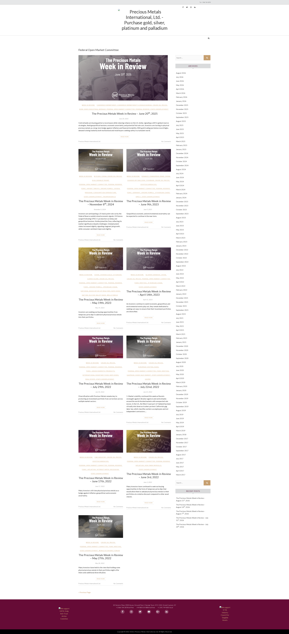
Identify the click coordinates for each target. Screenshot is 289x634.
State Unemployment (159, 109)
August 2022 (181, 266)
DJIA (94, 180)
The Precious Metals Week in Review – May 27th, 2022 (101, 556)
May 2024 (180, 181)
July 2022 (179, 270)
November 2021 (182, 302)
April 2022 (180, 282)
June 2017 (180, 463)
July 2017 (179, 459)
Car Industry (100, 457)
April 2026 (180, 89)
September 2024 (182, 165)
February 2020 (181, 386)
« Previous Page (84, 592)
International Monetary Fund (96, 375)
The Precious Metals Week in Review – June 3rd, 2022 (148, 475)
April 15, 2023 (148, 300)
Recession (114, 469)
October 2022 (181, 258)
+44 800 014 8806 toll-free (145, 607)
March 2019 (180, 431)
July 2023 (179, 222)
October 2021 (181, 306)
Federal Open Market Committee (121, 109)
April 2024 (180, 185)
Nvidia (117, 188)
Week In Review (88, 105)
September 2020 (182, 358)
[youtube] (149, 612)
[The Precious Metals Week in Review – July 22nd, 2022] (148, 347)
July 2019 (179, 414)
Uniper (148, 379)
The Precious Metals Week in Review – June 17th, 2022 (101, 479)
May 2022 (180, 278)
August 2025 (181, 121)
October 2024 (181, 161)
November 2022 (182, 254)
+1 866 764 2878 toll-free (125, 607)
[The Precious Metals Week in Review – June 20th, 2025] (124, 77)
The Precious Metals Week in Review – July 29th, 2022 (101, 385)
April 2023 (180, 234)
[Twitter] (140, 612)
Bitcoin (97, 176)
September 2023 (182, 214)
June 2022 (180, 274)
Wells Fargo (112, 295)
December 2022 (182, 250)
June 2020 (180, 370)
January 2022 (181, 294)
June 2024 (180, 177)
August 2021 (181, 314)
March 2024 (180, 190)
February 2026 (181, 97)
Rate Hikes (115, 291)
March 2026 (180, 93)
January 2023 (181, 246)
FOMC (83, 188)
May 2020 (180, 374)
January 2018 (181, 434)
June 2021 (180, 322)
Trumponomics (109, 196)
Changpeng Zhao (157, 176)
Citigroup (117, 274)
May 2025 (180, 133)
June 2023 (180, 226)
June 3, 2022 (148, 482)
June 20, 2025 (123, 119)
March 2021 (180, 334)
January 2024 (181, 198)
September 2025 (182, 117)
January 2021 (181, 342)
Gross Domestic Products (103, 371)
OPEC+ (138, 196)
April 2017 (180, 471)
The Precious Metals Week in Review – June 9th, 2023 (148, 202)
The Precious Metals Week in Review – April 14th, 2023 (148, 293)
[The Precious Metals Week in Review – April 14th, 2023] (148, 258)
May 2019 (180, 422)
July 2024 (179, 173)
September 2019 (182, 406)
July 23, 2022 (147, 392)
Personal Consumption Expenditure (100, 192)
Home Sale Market (143, 375)
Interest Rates (103, 469)
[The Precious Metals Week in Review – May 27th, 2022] (100, 526)
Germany (136, 192)
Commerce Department (107, 105)
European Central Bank (148, 367)
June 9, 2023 (148, 209)
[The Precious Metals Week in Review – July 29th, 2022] (100, 347)
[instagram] (131, 612)
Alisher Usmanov (153, 274)
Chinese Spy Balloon (136, 180)
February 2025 (181, 145)
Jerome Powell (106, 188)
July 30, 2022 (100, 392)
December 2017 (182, 439)
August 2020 (181, 362)
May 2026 (180, 85)
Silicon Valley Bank (97, 295)
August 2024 (181, 169)
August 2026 (181, 73)
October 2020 (181, 354)
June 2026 (180, 81)
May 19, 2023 (99, 308)
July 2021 (179, 318)
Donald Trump (103, 180)
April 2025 (180, 137)
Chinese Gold (106, 274)
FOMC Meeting (141, 283)
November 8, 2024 (100, 209)
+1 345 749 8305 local (165, 607)
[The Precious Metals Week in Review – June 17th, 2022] (100, 441)
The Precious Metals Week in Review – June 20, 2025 (125, 113)
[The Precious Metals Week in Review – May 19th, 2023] (100, 258)
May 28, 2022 (99, 563)
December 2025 (182, 105)
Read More (125, 136)
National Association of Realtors (96, 291)
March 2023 (180, 238)
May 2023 (180, 230)
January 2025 (181, 149)
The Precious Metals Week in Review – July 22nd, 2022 (148, 385)
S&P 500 (85, 295)
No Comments (166, 141)
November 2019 (182, 398)
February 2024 (181, 193)
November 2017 (182, 443)
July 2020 (179, 366)
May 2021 (180, 326)
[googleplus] (158, 612)
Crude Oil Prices (160, 105)
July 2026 (179, 77)
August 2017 (181, 455)
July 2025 (179, 125)
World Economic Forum (109, 550)
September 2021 (182, 310)
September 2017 (182, 451)
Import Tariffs (93, 188)
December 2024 (182, 153)
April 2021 (180, 330)
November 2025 (182, 109)
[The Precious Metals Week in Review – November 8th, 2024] (100, 160)
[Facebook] (123, 612)
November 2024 (182, 157)
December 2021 (182, 298)
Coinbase (150, 180)
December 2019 (182, 394)
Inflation (91, 469)
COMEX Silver (93, 278)
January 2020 (181, 390)
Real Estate (90, 379)
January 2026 (181, 101)
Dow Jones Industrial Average (92, 109)
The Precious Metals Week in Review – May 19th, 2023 (101, 301)
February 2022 (181, 290)
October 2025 (181, 113)
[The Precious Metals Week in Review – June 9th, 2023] (148, 160)
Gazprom (131, 375)
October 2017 (181, 447)
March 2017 (180, 475)
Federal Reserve (143, 109)
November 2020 (182, 350)
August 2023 (181, 218)
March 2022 (180, 286)
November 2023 (182, 206)
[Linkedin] (167, 612)
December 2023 (182, 202)
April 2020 (180, 378)
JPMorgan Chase (110, 287)
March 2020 (180, 382)
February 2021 (181, 338)
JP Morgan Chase (162, 192)
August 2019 (181, 410)
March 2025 (180, 141)
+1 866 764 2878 (206, 2)
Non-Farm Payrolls (153, 465)
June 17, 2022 (100, 486)
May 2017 (180, 467)
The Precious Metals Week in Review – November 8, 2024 (101, 202)
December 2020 (182, 346)
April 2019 (180, 426)
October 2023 (181, 210)
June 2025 (180, 129)
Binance (145, 176)
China (104, 176)
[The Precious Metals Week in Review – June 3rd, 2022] (148, 441)
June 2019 (180, 418)
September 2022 (182, 262)
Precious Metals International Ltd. (95, 36)
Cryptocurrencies (148, 184)
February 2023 (181, 242)
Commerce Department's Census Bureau (134, 105)
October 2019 (181, 402)
